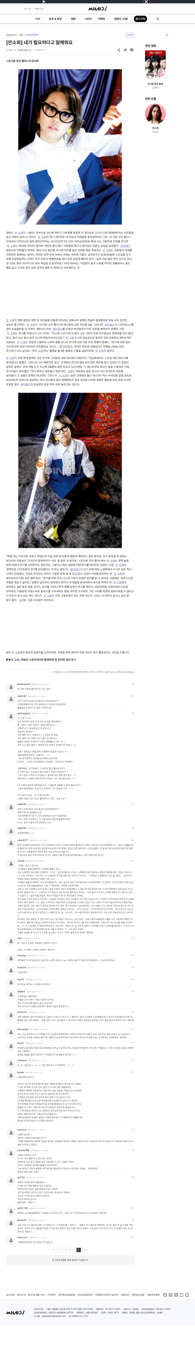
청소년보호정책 (85, 1294)
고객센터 (51, 1294)
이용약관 (125, 1294)
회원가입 (39, 8)
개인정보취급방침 (66, 1294)
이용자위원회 (153, 1294)
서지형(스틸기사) (24, 50)
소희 (20, 232)
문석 (10, 50)
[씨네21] (97, 8)
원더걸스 (125, 245)
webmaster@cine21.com (54, 1316)
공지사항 (10, 1294)
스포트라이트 (32, 34)
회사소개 (21, 1294)
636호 (130, 35)
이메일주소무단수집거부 (106, 1294)
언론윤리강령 (138, 1294)
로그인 (27, 8)
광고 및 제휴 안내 (36, 1294)
